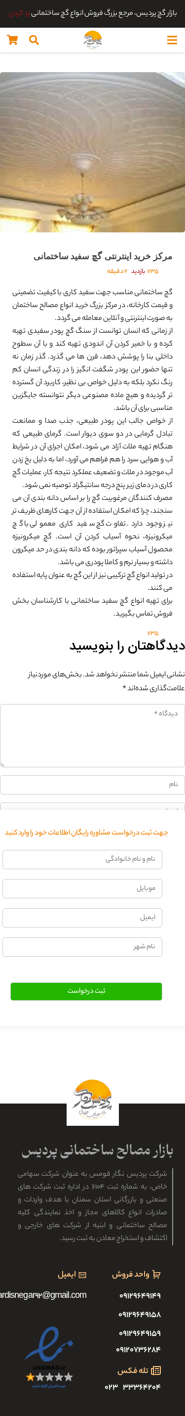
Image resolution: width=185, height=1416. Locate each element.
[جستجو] (34, 40)
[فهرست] (172, 40)
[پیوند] (92, 40)
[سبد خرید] (12, 40)
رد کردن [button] (19, 14)
